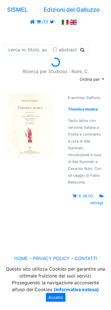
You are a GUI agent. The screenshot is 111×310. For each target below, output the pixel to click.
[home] (32, 22)
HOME (21, 258)
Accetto (55, 297)
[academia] (58, 22)
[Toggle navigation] (12, 33)
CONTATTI (86, 258)
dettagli (96, 203)
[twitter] (52, 22)
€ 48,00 (86, 196)
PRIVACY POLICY (51, 258)
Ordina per (90, 79)
